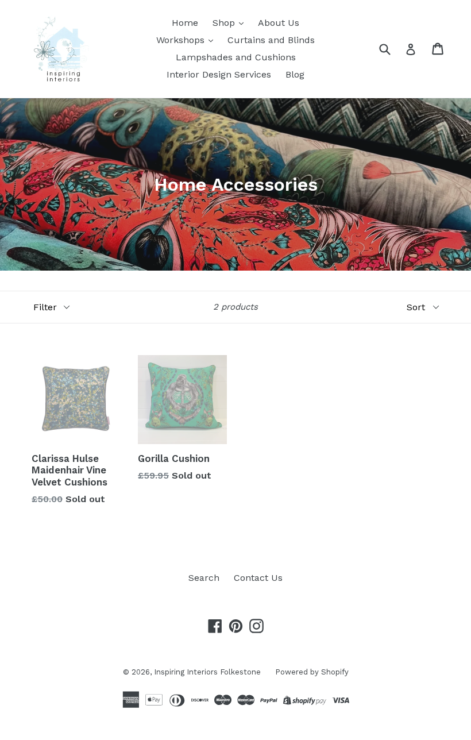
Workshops (181, 39)
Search (203, 577)
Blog (294, 74)
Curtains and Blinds (271, 39)
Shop (225, 22)
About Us (278, 22)
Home (185, 22)
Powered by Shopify (312, 672)
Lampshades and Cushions (236, 57)
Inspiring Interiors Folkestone (207, 672)
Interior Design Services (219, 74)
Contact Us (258, 577)
